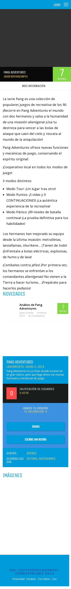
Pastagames (47, 459)
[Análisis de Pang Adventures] (9, 306)
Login (57, 5)
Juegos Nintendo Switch (15, 76)
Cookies (31, 579)
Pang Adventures (19, 361)
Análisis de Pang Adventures (30, 306)
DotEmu (32, 459)
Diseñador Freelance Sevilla (34, 573)
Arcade (31, 453)
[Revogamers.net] (18, 7)
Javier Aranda (26, 312)
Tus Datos (44, 579)
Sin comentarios (36, 315)
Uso (54, 579)
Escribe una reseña (35, 439)
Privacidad (19, 579)
